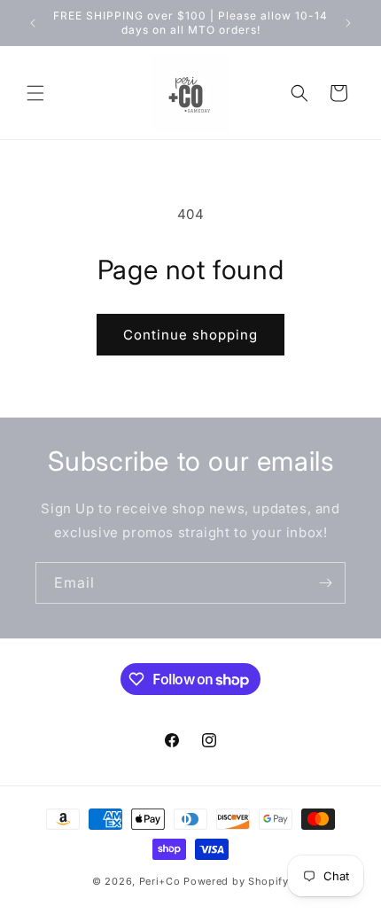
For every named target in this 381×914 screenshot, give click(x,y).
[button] (35, 93)
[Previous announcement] (32, 23)
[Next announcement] (348, 23)
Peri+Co (160, 881)
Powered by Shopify (236, 881)
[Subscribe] (325, 583)
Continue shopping (190, 334)
